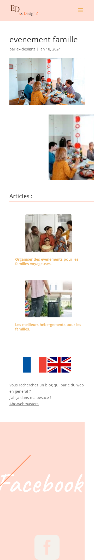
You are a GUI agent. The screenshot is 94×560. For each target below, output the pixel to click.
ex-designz (25, 49)
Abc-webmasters (24, 403)
